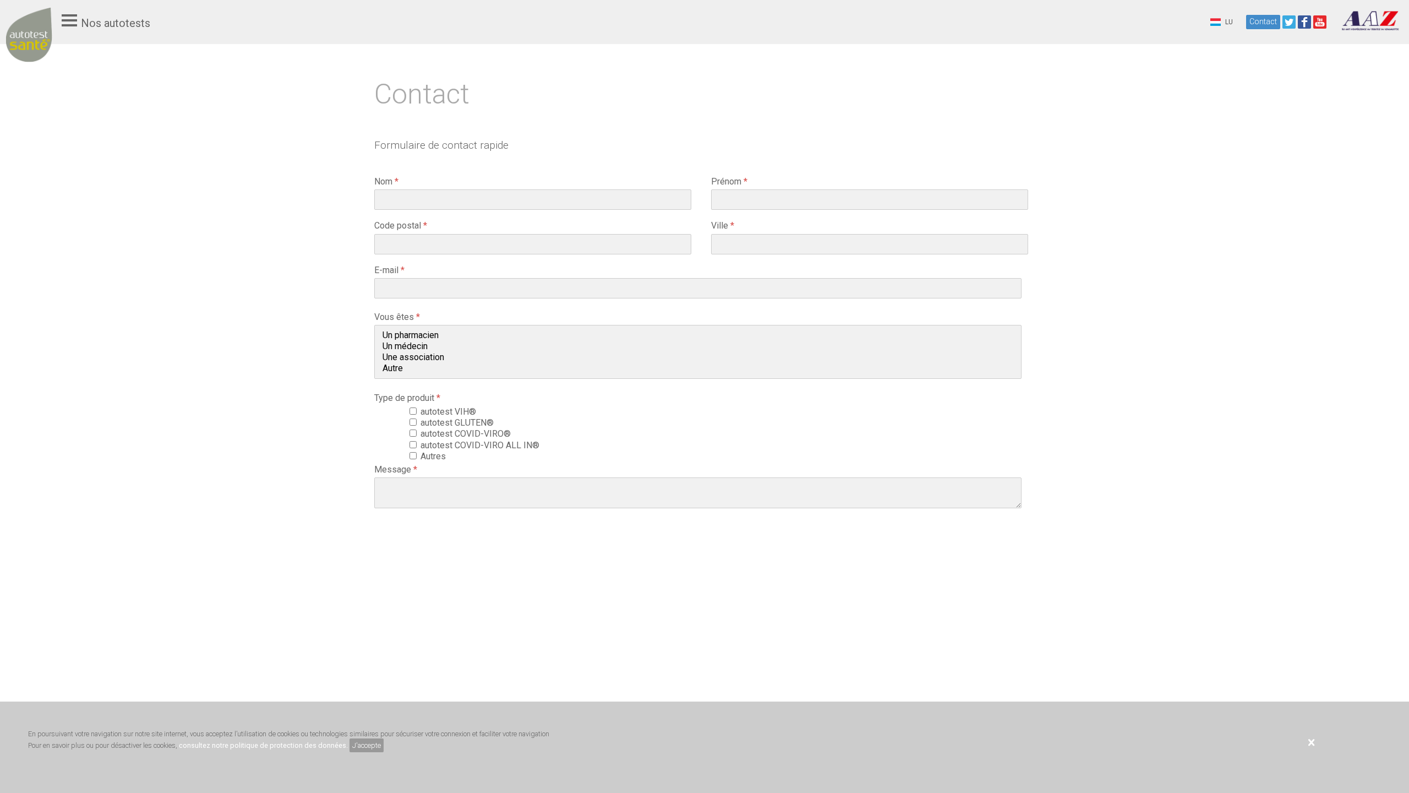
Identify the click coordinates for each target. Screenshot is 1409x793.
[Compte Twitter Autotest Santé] (1289, 22)
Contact (1263, 21)
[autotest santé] (29, 45)
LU (1228, 22)
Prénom (729, 181)
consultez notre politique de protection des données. (263, 745)
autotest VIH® (450, 411)
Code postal (400, 225)
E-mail (389, 270)
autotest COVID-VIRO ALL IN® (482, 445)
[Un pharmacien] (697, 335)
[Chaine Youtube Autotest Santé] (1319, 22)
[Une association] (697, 357)
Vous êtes (397, 317)
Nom (386, 181)
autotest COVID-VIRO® (467, 433)
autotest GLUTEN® (459, 422)
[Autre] (697, 368)
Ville (722, 225)
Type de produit (407, 398)
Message (395, 469)
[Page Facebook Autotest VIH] (1304, 22)
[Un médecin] (697, 346)
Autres (435, 456)
